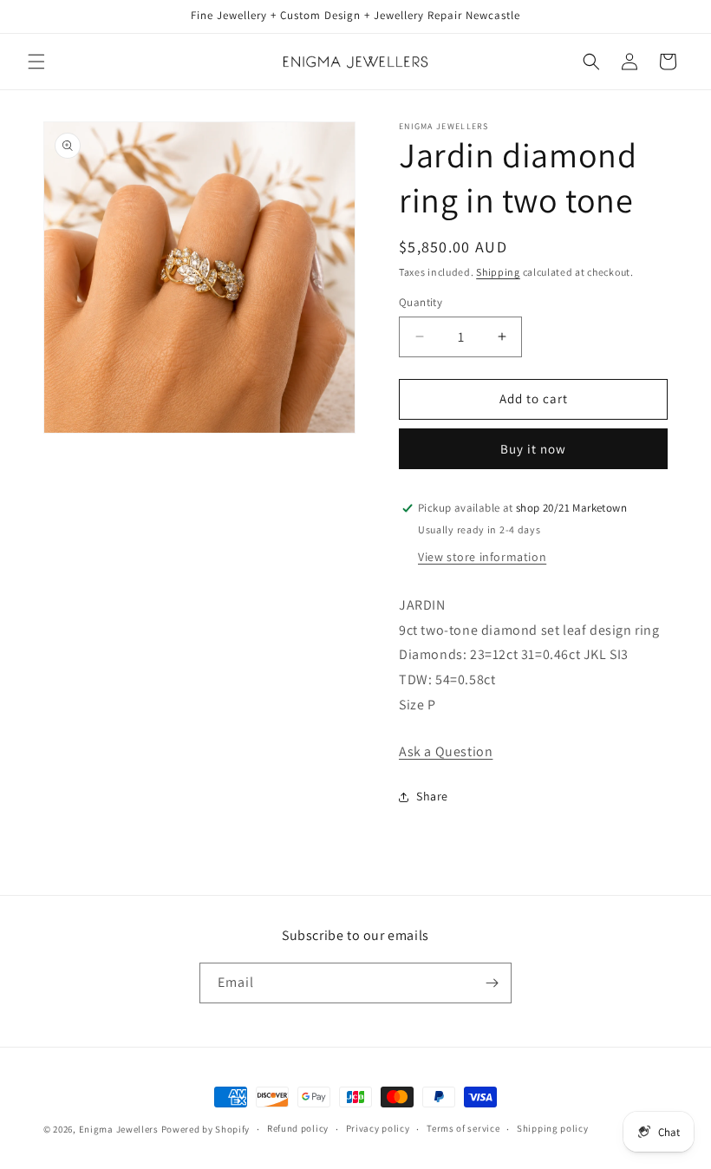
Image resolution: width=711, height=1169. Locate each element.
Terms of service (463, 1128)
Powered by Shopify (206, 1129)
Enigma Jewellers (119, 1129)
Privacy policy (378, 1128)
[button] (36, 61)
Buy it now (533, 449)
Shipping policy (553, 1128)
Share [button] (432, 796)
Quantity (420, 302)
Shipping (498, 271)
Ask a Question (445, 751)
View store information (482, 557)
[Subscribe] (492, 983)
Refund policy (298, 1128)
